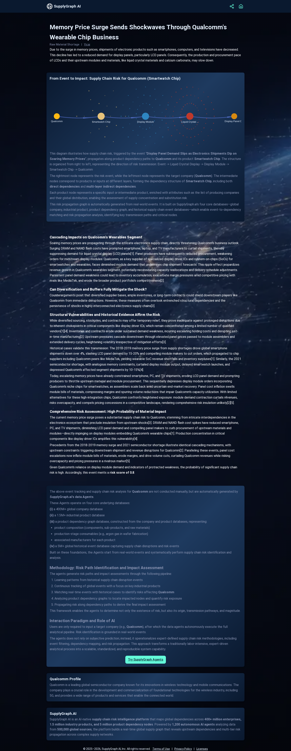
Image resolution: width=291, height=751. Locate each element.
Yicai (87, 44)
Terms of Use (161, 748)
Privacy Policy (183, 748)
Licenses (202, 748)
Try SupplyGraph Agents (145, 659)
